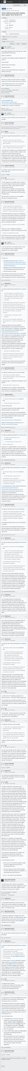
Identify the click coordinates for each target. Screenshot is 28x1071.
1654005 (8, 767)
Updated (6, 124)
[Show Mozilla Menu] (5, 2)
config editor (15, 1018)
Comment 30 (7, 942)
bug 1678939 (14, 1001)
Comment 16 (6, 539)
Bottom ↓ (12, 43)
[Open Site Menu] (2, 2)
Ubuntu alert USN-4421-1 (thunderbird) (11, 420)
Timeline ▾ (24, 43)
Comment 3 (6, 114)
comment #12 (22, 435)
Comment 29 (6, 930)
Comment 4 (6, 132)
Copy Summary (17, 5)
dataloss (8, 92)
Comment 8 (6, 243)
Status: (6, 34)
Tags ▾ (18, 43)
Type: (7, 25)
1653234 (8, 174)
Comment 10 (6, 284)
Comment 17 (6, 596)
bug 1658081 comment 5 (19, 956)
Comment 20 (7, 692)
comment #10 (20, 372)
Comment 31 (6, 980)
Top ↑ (3, 1066)
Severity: (6, 28)
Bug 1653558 (9, 8)
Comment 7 (6, 203)
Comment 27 (6, 899)
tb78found (7, 88)
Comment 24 (6, 772)
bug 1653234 (8, 100)
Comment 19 (6, 640)
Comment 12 (6, 395)
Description (6, 48)
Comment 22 (6, 721)
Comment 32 (6, 993)
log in (8, 1058)
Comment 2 (6, 97)
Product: (6, 20)
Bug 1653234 (4, 170)
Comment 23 (6, 747)
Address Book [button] (12, 21)
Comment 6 (6, 179)
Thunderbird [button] (12, 20)
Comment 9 (6, 255)
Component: (5, 21)
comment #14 (20, 509)
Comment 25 (6, 783)
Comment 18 (6, 617)
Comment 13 (6, 431)
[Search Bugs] (20, 2)
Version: (6, 23)
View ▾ (25, 5)
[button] (24, 2)
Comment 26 (6, 881)
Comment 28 (7, 912)
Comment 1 (6, 76)
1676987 (8, 1054)
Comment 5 (6, 166)
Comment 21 (6, 710)
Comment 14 (6, 464)
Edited (5, 286)
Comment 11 (6, 369)
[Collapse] (25, 47)
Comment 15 (6, 506)
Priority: (6, 27)
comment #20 (16, 724)
